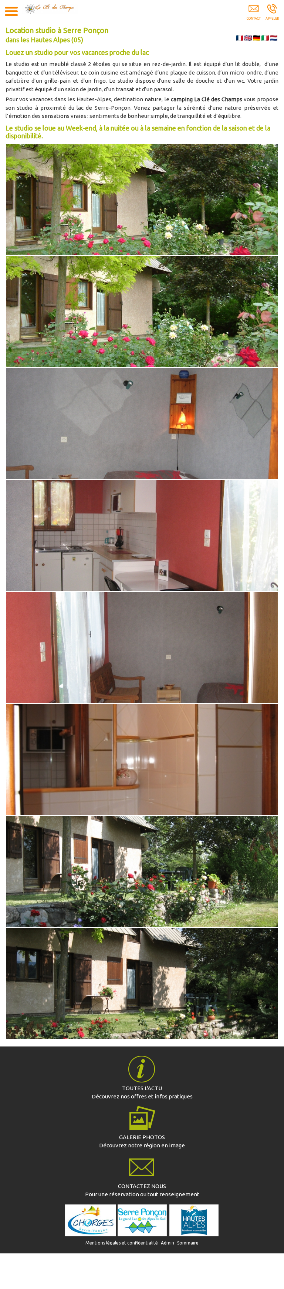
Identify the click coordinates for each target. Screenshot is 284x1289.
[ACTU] (142, 1068)
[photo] (142, 1117)
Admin (167, 1242)
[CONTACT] (142, 1166)
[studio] (142, 311)
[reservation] (253, 14)
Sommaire (188, 1242)
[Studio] (142, 199)
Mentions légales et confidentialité (121, 1242)
